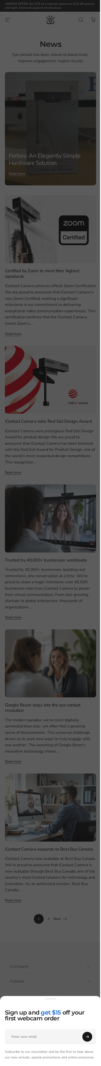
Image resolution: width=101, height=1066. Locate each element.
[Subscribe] (87, 1037)
